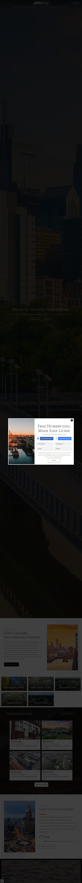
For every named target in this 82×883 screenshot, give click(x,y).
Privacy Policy (58, 456)
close (72, 420)
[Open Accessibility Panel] (2, 881)
